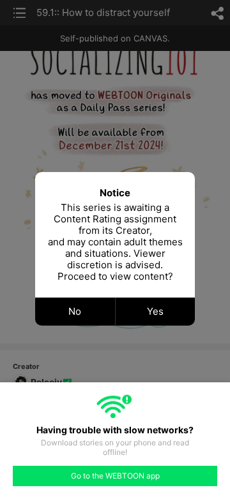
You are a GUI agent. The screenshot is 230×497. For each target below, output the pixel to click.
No (74, 311)
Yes (155, 311)
